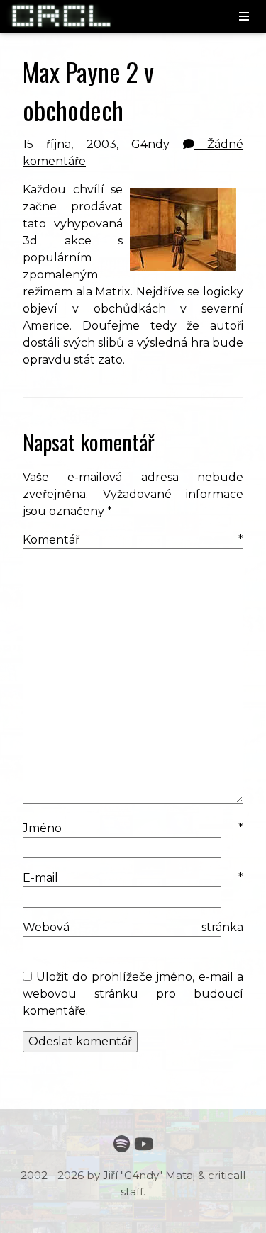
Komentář (133, 539)
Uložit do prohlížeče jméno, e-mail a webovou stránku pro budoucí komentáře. (133, 994)
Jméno (133, 828)
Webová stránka (133, 927)
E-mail (133, 877)
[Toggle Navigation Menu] (244, 17)
